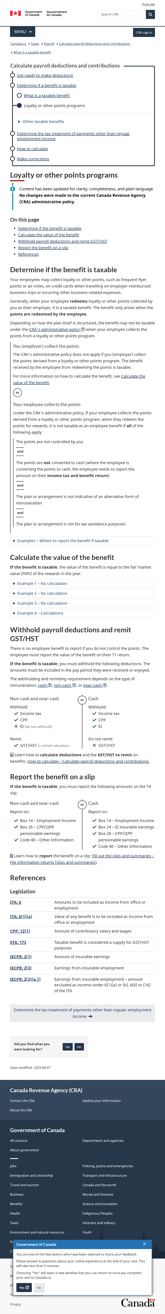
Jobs (13, 1166)
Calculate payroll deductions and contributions (94, 44)
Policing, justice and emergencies (107, 1166)
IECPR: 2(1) (21, 956)
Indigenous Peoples (97, 1213)
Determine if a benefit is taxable (46, 85)
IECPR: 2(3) (21, 968)
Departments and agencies (103, 1140)
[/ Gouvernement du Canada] (38, 13)
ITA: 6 (15, 902)
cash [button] (43, 685)
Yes (67, 1047)
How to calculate (32, 148)
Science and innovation (100, 1204)
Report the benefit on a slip (43, 247)
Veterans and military (98, 1223)
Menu (20, 31)
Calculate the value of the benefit (48, 235)
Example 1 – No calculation (42, 583)
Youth (87, 1232)
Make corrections (33, 158)
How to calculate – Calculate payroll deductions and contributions (88, 761)
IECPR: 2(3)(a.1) (25, 979)
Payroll (49, 44)
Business (17, 1194)
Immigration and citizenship (31, 1175)
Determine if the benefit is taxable (49, 228)
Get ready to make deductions (45, 75)
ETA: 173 (18, 942)
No (40, 1289)
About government (24, 1150)
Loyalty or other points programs (54, 105)
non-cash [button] (63, 685)
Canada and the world (99, 1185)
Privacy (15, 1304)
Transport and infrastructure (104, 1175)
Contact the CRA (22, 1100)
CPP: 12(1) (20, 931)
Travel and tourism (24, 1185)
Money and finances (97, 1194)
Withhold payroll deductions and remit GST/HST (62, 241)
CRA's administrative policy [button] (55, 329)
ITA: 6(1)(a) (21, 916)
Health (15, 1213)
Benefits (16, 1204)
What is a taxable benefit (32, 52)
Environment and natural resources (37, 1232)
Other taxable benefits (43, 121)
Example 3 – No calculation (42, 603)
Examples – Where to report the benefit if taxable (62, 540)
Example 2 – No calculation (42, 593)
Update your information (101, 1100)
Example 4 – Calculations (40, 613)
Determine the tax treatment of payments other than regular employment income (73, 136)
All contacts (19, 1140)
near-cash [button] (93, 685)
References (28, 254)
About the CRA (21, 1110)
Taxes (35, 44)
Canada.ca (18, 44)
